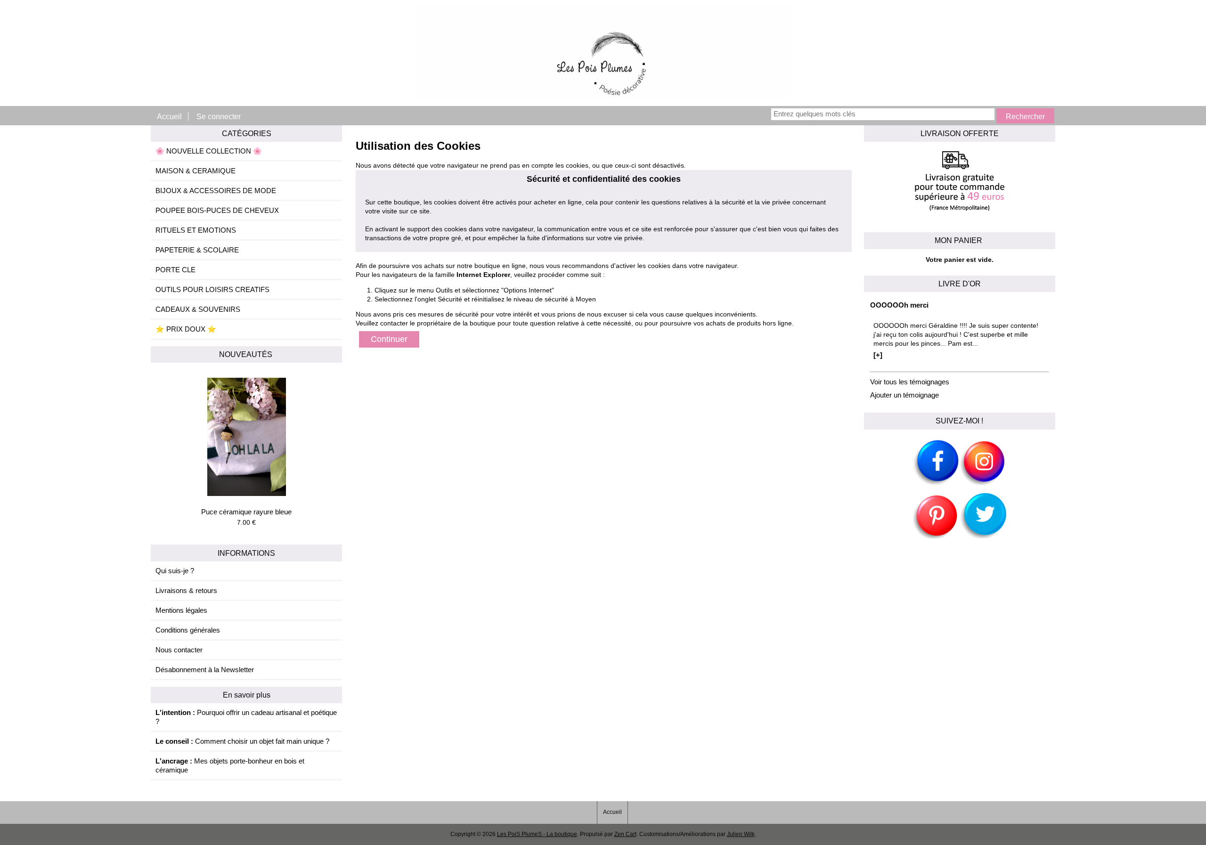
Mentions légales (181, 610)
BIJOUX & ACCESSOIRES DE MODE (215, 191)
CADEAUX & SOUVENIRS (197, 309)
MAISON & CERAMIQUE (195, 171)
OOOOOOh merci (899, 305)
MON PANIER (959, 240)
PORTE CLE (175, 270)
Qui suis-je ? (174, 571)
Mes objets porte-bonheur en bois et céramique (229, 765)
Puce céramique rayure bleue (246, 512)
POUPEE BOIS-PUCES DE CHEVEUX (217, 210)
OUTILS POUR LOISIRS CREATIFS (212, 289)
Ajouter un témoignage (904, 395)
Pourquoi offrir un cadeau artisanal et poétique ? (246, 716)
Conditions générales (187, 630)
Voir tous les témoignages (909, 382)
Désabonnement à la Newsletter (204, 670)
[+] (877, 355)
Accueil (169, 116)
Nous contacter (179, 650)
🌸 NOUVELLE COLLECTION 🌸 (208, 151)
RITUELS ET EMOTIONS (195, 230)
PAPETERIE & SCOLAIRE (197, 250)
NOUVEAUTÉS (246, 354)
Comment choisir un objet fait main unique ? (242, 741)
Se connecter (218, 116)
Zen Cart (625, 834)
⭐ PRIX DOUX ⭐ (185, 329)
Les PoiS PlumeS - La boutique (537, 834)
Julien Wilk (741, 834)
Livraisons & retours (186, 590)
